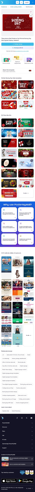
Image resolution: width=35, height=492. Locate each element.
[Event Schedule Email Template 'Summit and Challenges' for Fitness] (17, 290)
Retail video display (7, 369)
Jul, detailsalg (5, 358)
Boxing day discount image (9, 399)
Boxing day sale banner (26, 384)
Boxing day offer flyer (7, 402)
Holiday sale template (24, 399)
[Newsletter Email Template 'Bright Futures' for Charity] (29, 290)
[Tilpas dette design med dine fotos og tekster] (17, 22)
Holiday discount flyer (7, 388)
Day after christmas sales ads (9, 366)
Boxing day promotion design (9, 391)
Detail (28, 355)
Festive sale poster (21, 388)
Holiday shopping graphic (8, 395)
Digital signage (23, 366)
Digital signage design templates (10, 373)
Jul (3, 355)
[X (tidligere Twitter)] (26, 418)
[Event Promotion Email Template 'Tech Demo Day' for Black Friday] (17, 313)
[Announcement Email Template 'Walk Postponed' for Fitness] (6, 267)
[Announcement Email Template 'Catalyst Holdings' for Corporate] (29, 267)
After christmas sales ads (8, 362)
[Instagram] (22, 418)
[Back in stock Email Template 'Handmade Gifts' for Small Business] (6, 290)
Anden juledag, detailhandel (19, 358)
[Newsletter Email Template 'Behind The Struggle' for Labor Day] (6, 335)
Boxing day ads (21, 362)
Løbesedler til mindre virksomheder (15, 355)
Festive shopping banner (22, 402)
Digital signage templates (8, 380)
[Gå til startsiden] (2, 2)
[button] (30, 11)
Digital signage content (20, 369)
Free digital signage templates (10, 384)
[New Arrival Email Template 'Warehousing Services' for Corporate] (6, 313)
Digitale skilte (5, 411)
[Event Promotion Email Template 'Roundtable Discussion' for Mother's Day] (29, 313)
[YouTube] (31, 418)
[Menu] (32, 2)
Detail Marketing (16, 411)
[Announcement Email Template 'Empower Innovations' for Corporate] (17, 335)
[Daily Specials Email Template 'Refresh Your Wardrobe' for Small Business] (17, 267)
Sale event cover (22, 395)
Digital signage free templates (10, 377)
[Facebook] (17, 418)
